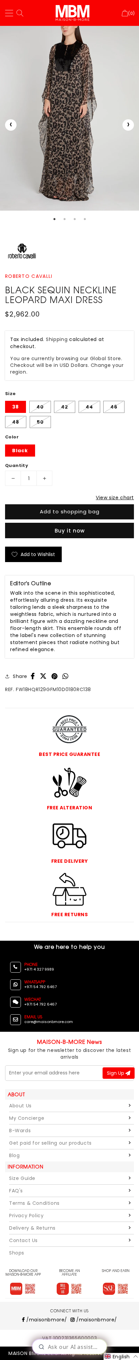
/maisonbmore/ (46, 1319)
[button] (121, 1356)
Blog (14, 1155)
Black (20, 450)
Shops (16, 1252)
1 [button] (54, 219)
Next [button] (128, 125)
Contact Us (23, 1240)
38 (15, 406)
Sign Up (116, 1073)
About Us (20, 1105)
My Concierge (26, 1118)
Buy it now (70, 530)
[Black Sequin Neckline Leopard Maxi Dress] (69, 118)
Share (20, 676)
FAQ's (16, 1190)
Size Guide (22, 1178)
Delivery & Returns (32, 1228)
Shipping (57, 339)
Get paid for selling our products (50, 1143)
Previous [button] (11, 125)
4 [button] (84, 219)
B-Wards (20, 1130)
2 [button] (64, 219)
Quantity (16, 465)
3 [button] (74, 219)
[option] (69, 118)
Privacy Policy (26, 1215)
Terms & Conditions (34, 1203)
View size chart (115, 497)
